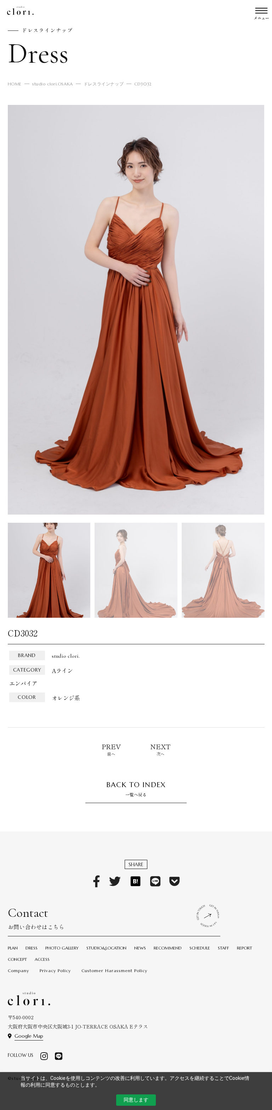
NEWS (140, 948)
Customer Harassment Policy (114, 970)
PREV (111, 746)
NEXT (160, 746)
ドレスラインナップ (104, 83)
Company (18, 970)
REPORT (244, 948)
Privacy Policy (55, 970)
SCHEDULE (199, 948)
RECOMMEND (168, 948)
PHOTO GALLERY (62, 948)
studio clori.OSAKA (52, 83)
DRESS (32, 948)
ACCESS (42, 959)
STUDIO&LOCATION (106, 948)
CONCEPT (17, 959)
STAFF (223, 948)
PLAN (13, 948)
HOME (15, 83)
